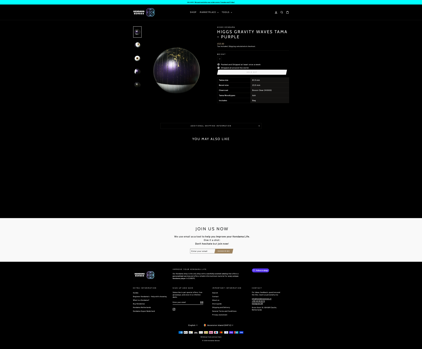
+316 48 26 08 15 (258, 301)
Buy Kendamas (139, 304)
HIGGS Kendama (226, 27)
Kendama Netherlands (142, 307)
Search (215, 293)
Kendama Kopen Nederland (144, 311)
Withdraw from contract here (211, 337)
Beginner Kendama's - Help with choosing (150, 296)
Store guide (217, 304)
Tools (226, 12)
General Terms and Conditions (224, 311)
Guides (135, 293)
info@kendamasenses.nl (262, 299)
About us (215, 300)
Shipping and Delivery (221, 307)
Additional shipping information (211, 126)
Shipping (232, 46)
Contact (215, 296)
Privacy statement (219, 315)
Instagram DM (257, 303)
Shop (193, 12)
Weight (221, 54)
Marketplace (208, 12)
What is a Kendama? (141, 300)
